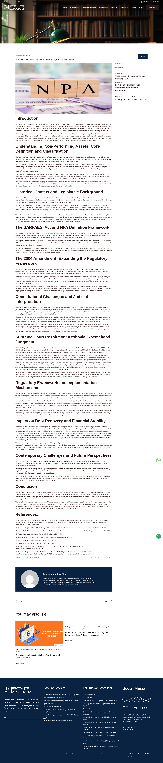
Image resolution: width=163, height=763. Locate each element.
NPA (16, 558)
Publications (57, 649)
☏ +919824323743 (128, 727)
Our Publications (8, 2)
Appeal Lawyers (48, 704)
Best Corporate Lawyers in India (53, 698)
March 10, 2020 (19, 56)
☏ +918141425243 (128, 729)
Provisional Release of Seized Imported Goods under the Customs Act (128, 87)
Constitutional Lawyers (76, 627)
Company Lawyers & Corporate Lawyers (32, 649)
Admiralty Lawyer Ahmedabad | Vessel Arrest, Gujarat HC (61, 701)
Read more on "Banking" (26, 558)
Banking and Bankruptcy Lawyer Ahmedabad (57, 720)
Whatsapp (146, 2)
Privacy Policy (100, 754)
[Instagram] (139, 699)
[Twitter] (129, 699)
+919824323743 (155, 2)
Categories (118, 63)
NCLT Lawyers (87, 698)
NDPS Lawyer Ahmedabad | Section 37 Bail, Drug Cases (61, 695)
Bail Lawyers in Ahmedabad (52, 707)
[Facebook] (134, 699)
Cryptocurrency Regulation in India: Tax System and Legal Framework (37, 656)
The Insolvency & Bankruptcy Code (74, 629)
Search (143, 56)
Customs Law (119, 73)
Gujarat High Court (48, 649)
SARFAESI (36, 558)
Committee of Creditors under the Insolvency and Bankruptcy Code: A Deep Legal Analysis (86, 633)
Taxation (17, 651)
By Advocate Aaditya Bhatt (105, 558)
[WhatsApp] (148, 699)
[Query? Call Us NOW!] (158, 536)
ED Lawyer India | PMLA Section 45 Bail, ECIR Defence (100, 733)
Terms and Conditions (72, 754)
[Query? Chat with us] (142, 2)
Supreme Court (87, 709)
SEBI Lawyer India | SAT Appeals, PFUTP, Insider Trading (100, 701)
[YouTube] (143, 699)
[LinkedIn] (124, 699)
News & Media (19, 2)
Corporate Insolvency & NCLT (92, 627)
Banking (23, 27)
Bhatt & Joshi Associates (138, 754)
